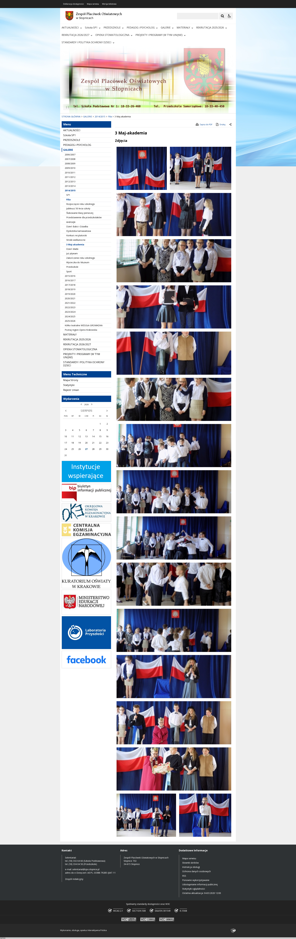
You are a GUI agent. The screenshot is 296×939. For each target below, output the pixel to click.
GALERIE (166, 27)
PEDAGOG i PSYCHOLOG (141, 27)
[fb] (86, 667)
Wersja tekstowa (109, 4)
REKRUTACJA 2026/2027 (75, 35)
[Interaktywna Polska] (233, 931)
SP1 (68, 194)
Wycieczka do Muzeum (77, 262)
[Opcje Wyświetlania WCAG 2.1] (229, 16)
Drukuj (222, 124)
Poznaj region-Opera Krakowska (81, 329)
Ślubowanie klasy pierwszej (79, 212)
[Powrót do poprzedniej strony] (230, 124)
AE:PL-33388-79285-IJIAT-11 (101, 872)
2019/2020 (70, 293)
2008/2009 (70, 163)
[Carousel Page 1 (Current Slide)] (90, 107)
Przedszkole (72, 266)
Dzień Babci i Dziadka (77, 226)
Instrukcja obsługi (191, 867)
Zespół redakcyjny (74, 879)
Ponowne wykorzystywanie (195, 880)
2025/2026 (70, 320)
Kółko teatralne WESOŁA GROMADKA (84, 325)
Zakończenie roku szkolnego (80, 257)
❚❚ (66, 107)
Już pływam (72, 253)
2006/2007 (70, 154)
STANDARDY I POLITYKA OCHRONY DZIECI (86, 42)
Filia (68, 199)
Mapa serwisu (93, 4)
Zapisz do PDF (206, 124)
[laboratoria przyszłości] (86, 648)
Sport (69, 271)
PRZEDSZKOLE (112, 27)
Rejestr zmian (71, 390)
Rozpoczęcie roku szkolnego (80, 204)
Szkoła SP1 (91, 27)
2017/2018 (70, 284)
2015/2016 (70, 275)
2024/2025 (70, 316)
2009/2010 (70, 167)
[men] (86, 614)
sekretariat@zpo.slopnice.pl (85, 869)
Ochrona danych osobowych (196, 871)
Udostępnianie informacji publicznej (200, 884)
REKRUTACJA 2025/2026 (210, 27)
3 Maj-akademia (75, 244)
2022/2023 (70, 307)
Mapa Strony (70, 380)
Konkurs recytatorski (76, 235)
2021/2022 (70, 302)
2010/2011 (70, 172)
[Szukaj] (222, 16)
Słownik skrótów (190, 862)
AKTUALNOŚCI (70, 27)
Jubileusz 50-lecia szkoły (78, 208)
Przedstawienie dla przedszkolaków (84, 217)
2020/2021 (70, 298)
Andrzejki (70, 222)
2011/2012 (70, 177)
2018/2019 (70, 289)
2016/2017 (70, 280)
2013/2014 (70, 186)
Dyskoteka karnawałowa (78, 230)
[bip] (86, 501)
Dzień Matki (72, 248)
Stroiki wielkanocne (75, 239)
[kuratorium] (86, 587)
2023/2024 (70, 311)
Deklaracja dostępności (73, 4)
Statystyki (68, 385)
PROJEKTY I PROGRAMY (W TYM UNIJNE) (159, 35)
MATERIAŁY (183, 27)
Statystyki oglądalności (193, 888)
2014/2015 (70, 190)
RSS (184, 875)
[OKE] (86, 521)
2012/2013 (70, 181)
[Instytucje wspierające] (86, 481)
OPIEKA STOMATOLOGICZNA (112, 35)
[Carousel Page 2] (93, 107)
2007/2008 (70, 159)
